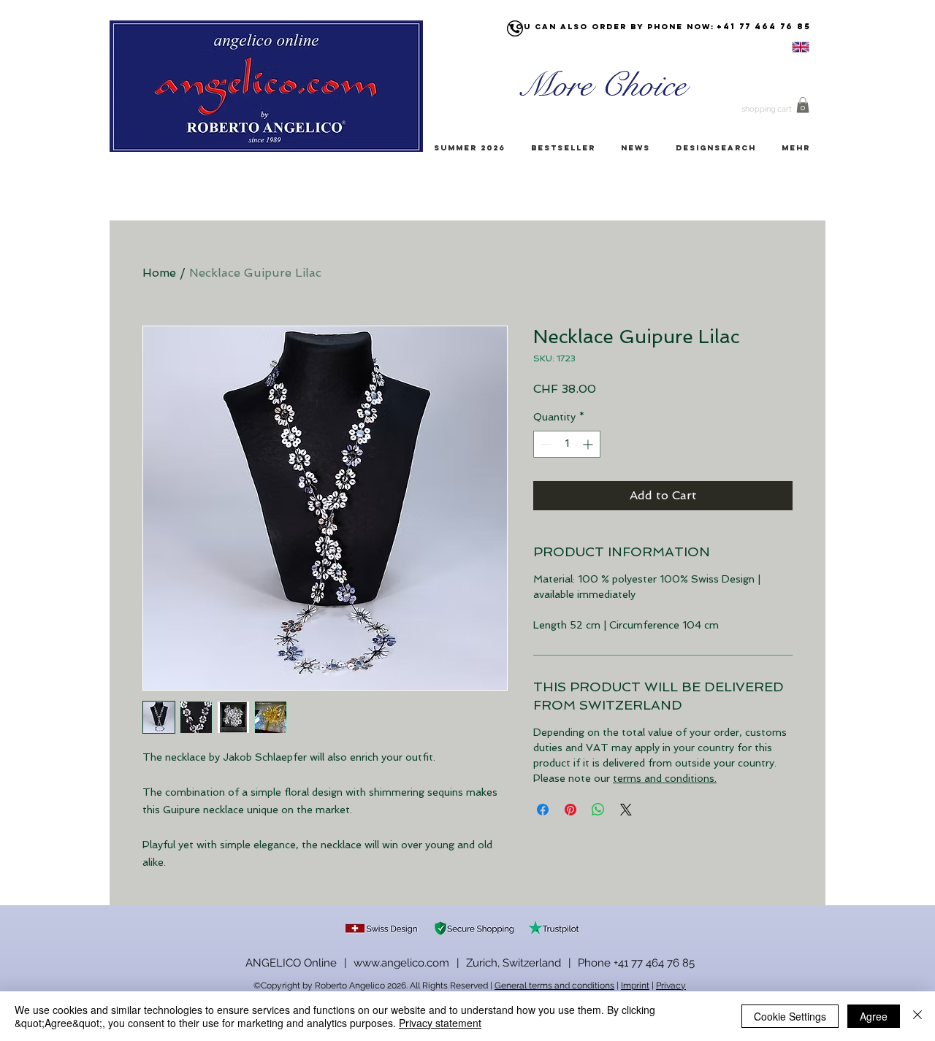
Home (159, 273)
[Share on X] (626, 809)
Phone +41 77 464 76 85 (636, 962)
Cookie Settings (790, 1016)
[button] (802, 105)
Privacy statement (440, 1022)
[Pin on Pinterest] (570, 809)
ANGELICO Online (291, 962)
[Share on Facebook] (543, 809)
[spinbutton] (567, 444)
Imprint (635, 985)
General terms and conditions (554, 985)
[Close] (917, 1016)
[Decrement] (544, 444)
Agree (874, 1016)
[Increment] (589, 444)
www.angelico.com (401, 962)
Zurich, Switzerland (513, 962)
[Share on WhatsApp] (598, 809)
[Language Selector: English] (782, 47)
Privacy (671, 985)
